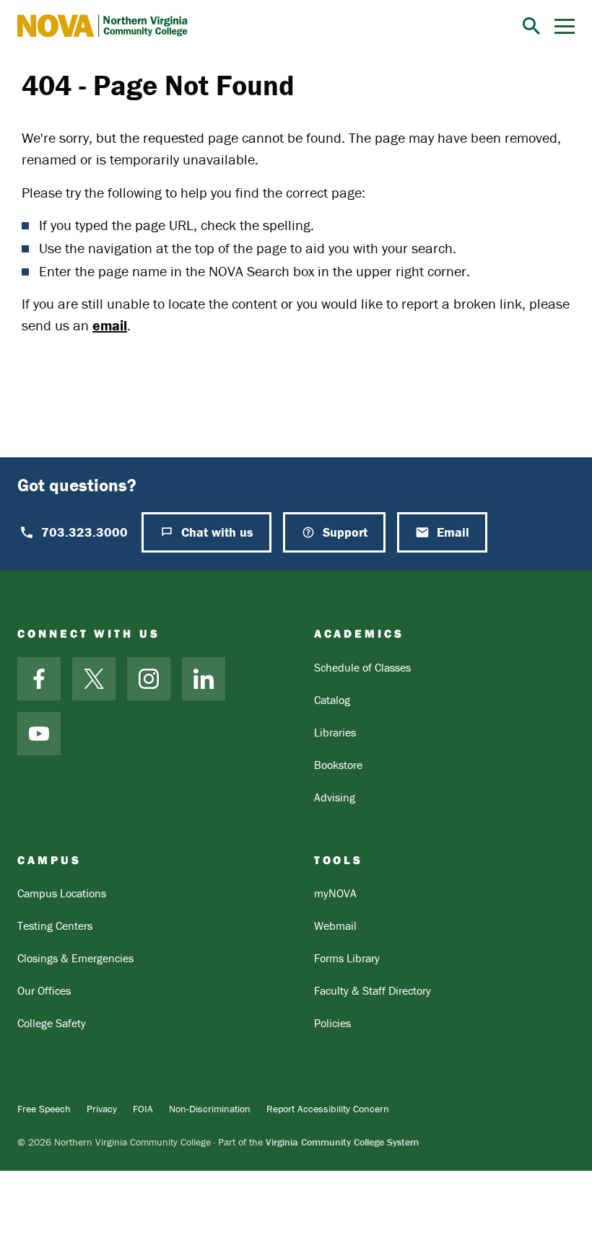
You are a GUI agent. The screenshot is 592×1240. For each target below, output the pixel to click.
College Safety (51, 1023)
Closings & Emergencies (75, 958)
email (109, 325)
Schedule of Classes (362, 667)
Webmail (335, 925)
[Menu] (564, 26)
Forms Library (347, 958)
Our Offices (44, 990)
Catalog (332, 699)
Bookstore (338, 764)
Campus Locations (61, 893)
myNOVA (335, 893)
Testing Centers (54, 925)
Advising (334, 797)
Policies (332, 1023)
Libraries (335, 732)
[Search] (531, 26)
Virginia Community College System (342, 1141)
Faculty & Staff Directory (372, 990)
